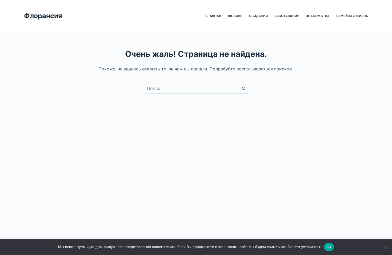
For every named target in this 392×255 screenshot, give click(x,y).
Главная (213, 16)
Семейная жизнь (352, 16)
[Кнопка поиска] (244, 88)
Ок (329, 247)
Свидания (258, 16)
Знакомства (318, 16)
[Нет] (385, 247)
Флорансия (43, 16)
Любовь (235, 16)
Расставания (286, 16)
